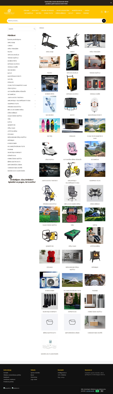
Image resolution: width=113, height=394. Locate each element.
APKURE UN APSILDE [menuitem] (47, 10)
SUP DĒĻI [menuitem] (38, 13)
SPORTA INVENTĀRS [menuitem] (62, 10)
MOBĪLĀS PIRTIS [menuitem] (77, 10)
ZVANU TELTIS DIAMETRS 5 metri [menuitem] (17, 85)
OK (97, 391)
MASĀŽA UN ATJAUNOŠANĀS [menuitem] (16, 171)
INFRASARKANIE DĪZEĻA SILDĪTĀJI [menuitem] (17, 137)
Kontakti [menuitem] (35, 10)
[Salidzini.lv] (15, 388)
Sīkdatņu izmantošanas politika (12, 375)
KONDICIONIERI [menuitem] (12, 143)
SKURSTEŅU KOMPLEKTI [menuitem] (14, 152)
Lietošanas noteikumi (9, 379)
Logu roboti (34, 379)
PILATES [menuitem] (10, 52)
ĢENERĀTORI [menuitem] (11, 125)
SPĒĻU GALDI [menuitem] (11, 128)
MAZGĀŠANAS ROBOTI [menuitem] (14, 76)
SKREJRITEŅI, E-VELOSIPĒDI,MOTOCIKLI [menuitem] (19, 101)
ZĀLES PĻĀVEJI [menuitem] (12, 88)
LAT (107, 12)
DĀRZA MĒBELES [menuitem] (61, 13)
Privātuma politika (9, 381)
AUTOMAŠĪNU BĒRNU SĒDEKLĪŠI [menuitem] (17, 91)
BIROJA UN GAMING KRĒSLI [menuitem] (15, 110)
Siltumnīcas (34, 377)
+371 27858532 (62, 375)
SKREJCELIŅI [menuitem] (11, 43)
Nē (102, 391)
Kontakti (6, 372)
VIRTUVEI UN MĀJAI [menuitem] (13, 55)
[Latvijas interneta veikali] (7, 388)
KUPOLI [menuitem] (87, 10)
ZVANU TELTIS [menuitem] (48, 13)
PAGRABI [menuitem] (10, 149)
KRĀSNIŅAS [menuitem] (11, 140)
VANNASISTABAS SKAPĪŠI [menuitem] (15, 168)
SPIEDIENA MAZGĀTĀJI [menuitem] (14, 107)
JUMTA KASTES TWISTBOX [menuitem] (15, 97)
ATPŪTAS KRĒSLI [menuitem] (12, 131)
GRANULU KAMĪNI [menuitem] (13, 67)
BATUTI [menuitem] (70, 13)
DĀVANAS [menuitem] (11, 134)
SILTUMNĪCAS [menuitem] (28, 13)
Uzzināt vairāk (90, 391)
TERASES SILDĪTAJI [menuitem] (13, 58)
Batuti (32, 375)
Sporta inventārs (35, 372)
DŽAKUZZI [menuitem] (10, 82)
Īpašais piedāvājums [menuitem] (14, 39)
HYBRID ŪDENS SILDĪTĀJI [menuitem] (15, 159)
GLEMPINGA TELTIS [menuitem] (13, 104)
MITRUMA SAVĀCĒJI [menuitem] (14, 64)
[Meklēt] (34, 29)
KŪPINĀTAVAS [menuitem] (12, 156)
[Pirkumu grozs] (102, 12)
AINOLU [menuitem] (78, 13)
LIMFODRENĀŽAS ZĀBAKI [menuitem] (15, 165)
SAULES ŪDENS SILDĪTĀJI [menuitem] (15, 116)
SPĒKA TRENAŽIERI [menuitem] (13, 49)
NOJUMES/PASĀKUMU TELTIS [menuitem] (16, 146)
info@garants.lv (62, 372)
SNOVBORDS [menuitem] (11, 70)
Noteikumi (6, 377)
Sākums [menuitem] (26, 10)
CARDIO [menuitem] (10, 46)
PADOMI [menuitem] (86, 13)
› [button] (35, 88)
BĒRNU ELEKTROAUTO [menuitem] (14, 162)
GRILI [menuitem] (9, 119)
